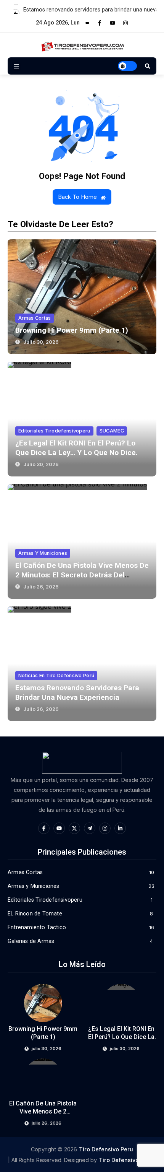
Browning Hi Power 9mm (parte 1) (71, 330)
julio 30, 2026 (41, 342)
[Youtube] (112, 23)
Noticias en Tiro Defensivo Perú (56, 675)
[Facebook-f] (99, 23)
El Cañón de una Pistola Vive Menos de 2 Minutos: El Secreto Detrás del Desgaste (82, 575)
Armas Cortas (34, 318)
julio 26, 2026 (41, 587)
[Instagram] (125, 23)
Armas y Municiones (42, 553)
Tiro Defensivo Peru (106, 1149)
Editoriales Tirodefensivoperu (54, 431)
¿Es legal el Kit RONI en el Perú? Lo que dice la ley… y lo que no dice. (121, 1036)
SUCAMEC (112, 431)
